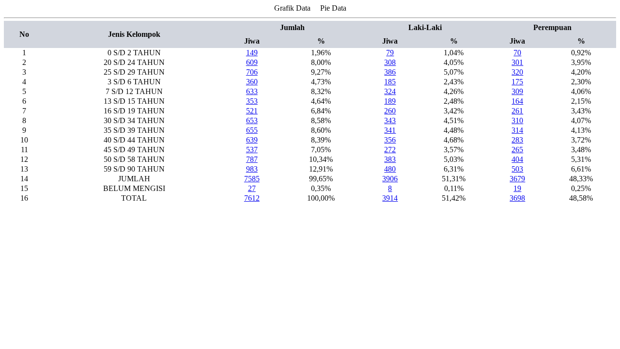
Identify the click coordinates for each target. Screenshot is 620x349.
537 (252, 149)
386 (390, 72)
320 (517, 72)
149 (252, 52)
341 (390, 130)
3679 (517, 178)
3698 (517, 198)
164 (517, 101)
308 (390, 62)
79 (390, 52)
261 (517, 111)
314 (517, 130)
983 (252, 169)
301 (517, 62)
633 (252, 91)
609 (252, 62)
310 (517, 120)
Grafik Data (292, 8)
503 (517, 169)
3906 (390, 178)
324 (390, 91)
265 (517, 149)
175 (517, 82)
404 (517, 159)
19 (517, 188)
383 (390, 159)
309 (517, 91)
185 (390, 82)
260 (390, 111)
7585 (252, 178)
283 (517, 140)
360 (252, 82)
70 (517, 52)
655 (252, 130)
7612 (252, 198)
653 (252, 120)
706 (252, 72)
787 (252, 159)
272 (390, 149)
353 (252, 101)
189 (390, 101)
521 (252, 111)
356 (390, 140)
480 (390, 169)
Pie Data (333, 8)
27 (252, 188)
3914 (390, 198)
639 (252, 140)
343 (390, 120)
